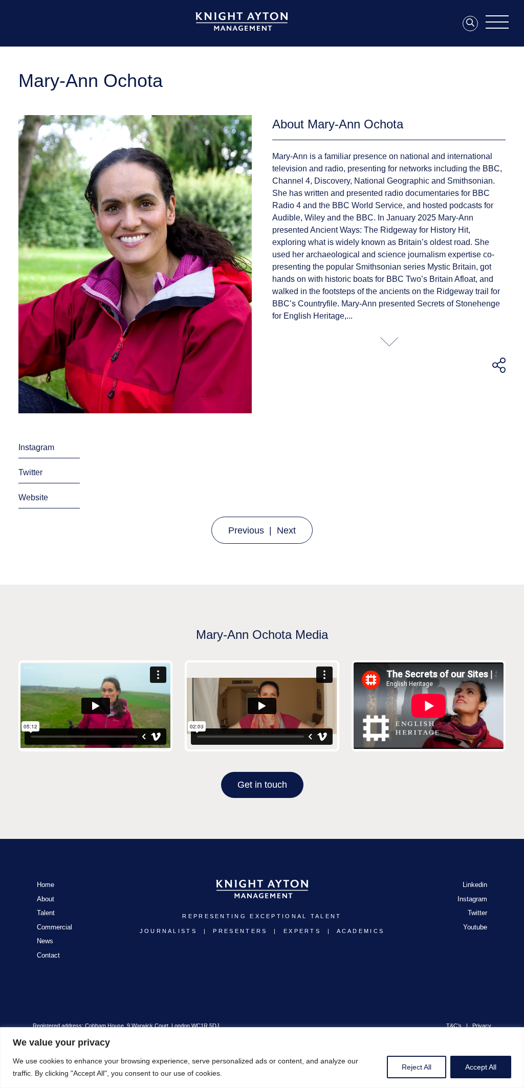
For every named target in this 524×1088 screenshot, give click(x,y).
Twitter (30, 472)
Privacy (481, 1026)
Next (286, 530)
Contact (48, 955)
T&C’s (454, 1026)
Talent (46, 913)
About (45, 899)
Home (45, 885)
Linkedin (475, 885)
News (45, 941)
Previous (246, 530)
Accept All (480, 1067)
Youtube (475, 927)
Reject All (416, 1067)
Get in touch (262, 785)
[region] (262, 1057)
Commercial (54, 927)
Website (33, 497)
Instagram (36, 447)
